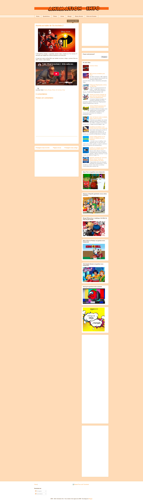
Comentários (39, 493)
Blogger (90, 498)
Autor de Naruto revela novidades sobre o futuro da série (98, 117)
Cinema (45, 90)
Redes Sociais (79, 16)
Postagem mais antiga (71, 147)
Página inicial (57, 147)
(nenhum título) (94, 65)
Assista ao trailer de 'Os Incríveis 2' (50, 25)
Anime (62, 16)
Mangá (69, 16)
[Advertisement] (56, 140)
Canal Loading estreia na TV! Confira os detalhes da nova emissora (97, 138)
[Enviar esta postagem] (38, 88)
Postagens (39, 491)
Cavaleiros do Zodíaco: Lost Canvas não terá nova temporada (98, 127)
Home (37, 16)
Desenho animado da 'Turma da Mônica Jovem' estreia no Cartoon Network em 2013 (98, 159)
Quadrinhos (46, 16)
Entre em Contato (91, 16)
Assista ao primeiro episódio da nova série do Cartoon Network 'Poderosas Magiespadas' (98, 96)
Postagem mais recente (42, 147)
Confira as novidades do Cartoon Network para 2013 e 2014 (98, 148)
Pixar (63, 90)
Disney (49, 90)
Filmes (55, 16)
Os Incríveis (59, 90)
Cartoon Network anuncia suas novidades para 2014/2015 (98, 106)
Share (35, 484)
